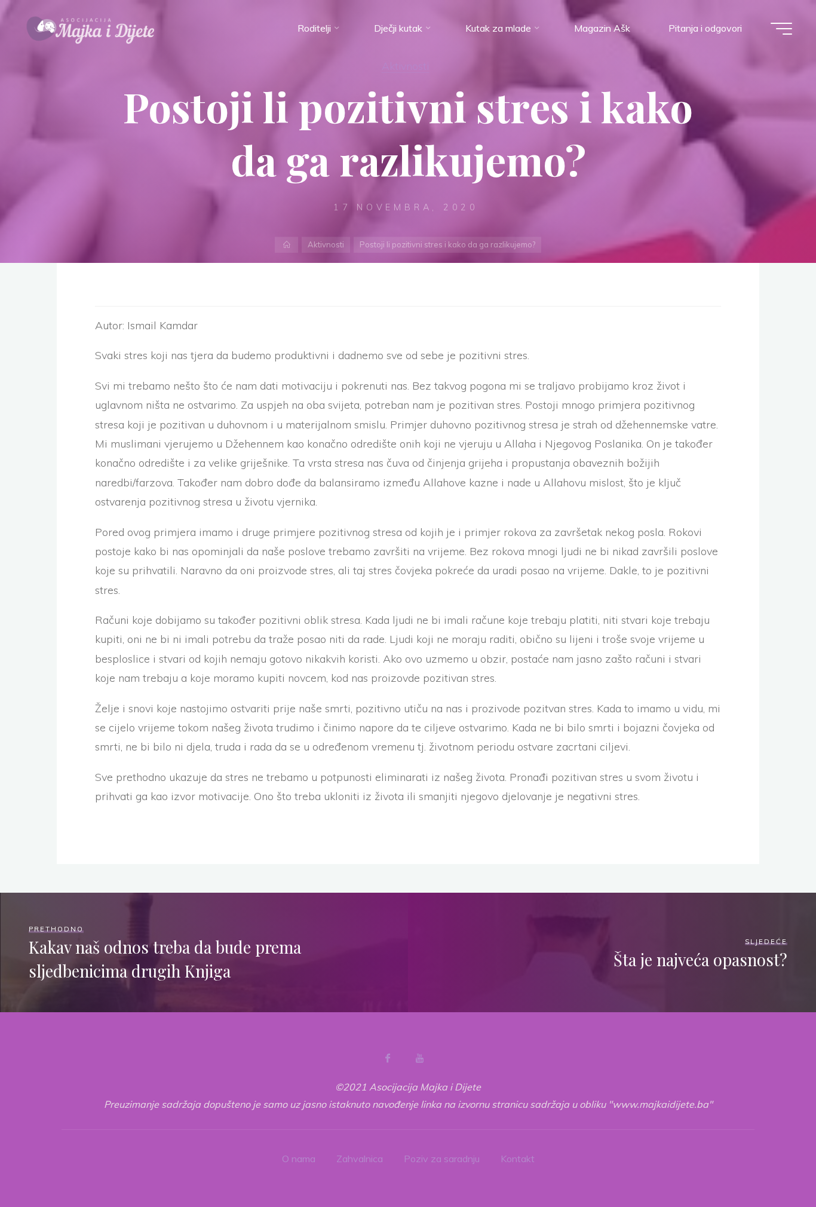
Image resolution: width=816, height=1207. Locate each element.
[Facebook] (387, 1058)
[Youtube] (419, 1058)
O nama (298, 1159)
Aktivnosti (405, 65)
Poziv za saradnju (442, 1159)
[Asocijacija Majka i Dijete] (91, 28)
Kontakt (518, 1159)
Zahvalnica (359, 1159)
